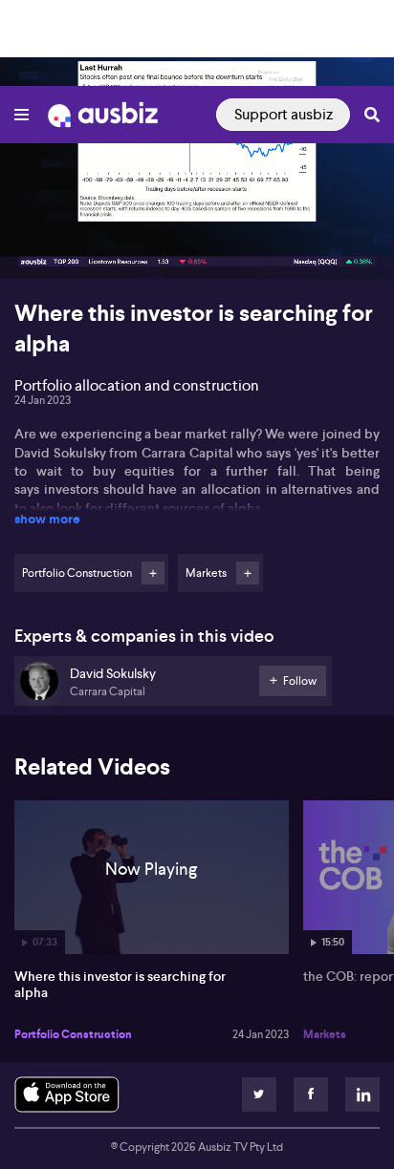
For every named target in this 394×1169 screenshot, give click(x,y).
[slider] (197, 210)
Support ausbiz (283, 114)
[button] (34, 244)
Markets (324, 1034)
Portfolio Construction (73, 1034)
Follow (153, 573)
